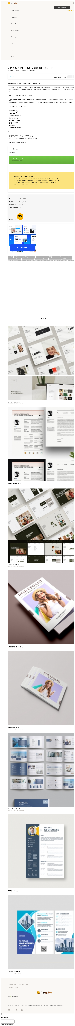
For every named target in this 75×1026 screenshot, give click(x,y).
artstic (15, 256)
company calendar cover (55, 258)
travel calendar (49, 260)
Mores (13, 56)
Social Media (14, 24)
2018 (26, 256)
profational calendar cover (41, 258)
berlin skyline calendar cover (37, 260)
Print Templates (15, 10)
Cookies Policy (23, 984)
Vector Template (23, 70)
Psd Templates (19, 891)
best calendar (60, 256)
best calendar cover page (60, 260)
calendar (10, 256)
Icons (12, 50)
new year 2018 (47, 256)
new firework (39, 256)
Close (2, 1024)
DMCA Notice (62, 7)
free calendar (68, 256)
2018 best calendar (67, 258)
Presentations (14, 17)
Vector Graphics (15, 30)
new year (21, 256)
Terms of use (12, 984)
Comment (12, 76)
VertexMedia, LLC (25, 1005)
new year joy (32, 256)
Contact (10, 987)
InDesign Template (20, 403)
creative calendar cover (27, 258)
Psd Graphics (14, 37)
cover (54, 256)
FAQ (16, 987)
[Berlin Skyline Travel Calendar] (68, 76)
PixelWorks (33, 70)
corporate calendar (24, 260)
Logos (12, 43)
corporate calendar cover (14, 258)
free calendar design (13, 260)
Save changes (8, 1024)
